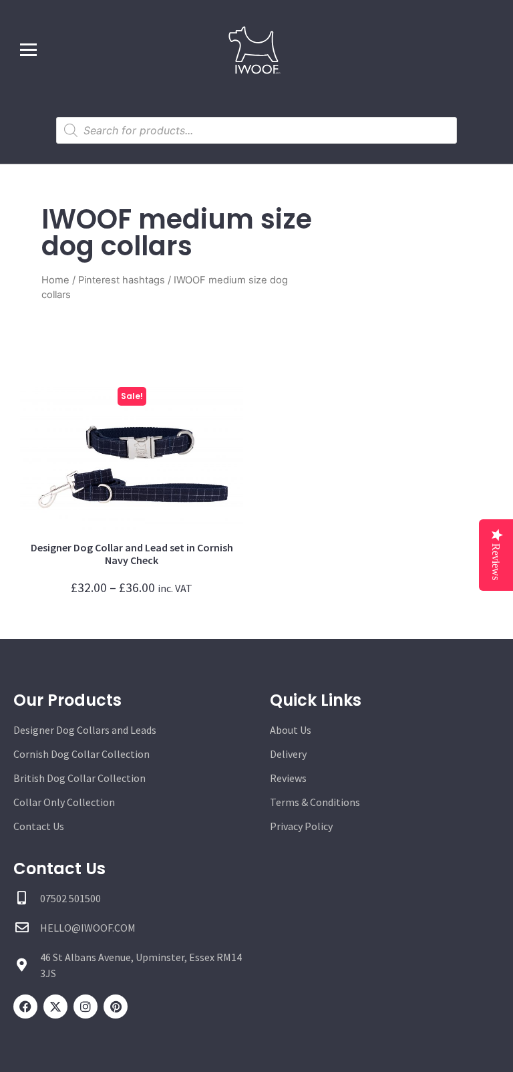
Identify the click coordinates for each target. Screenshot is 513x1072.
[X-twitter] (55, 1006)
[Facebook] (25, 1006)
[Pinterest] (116, 1006)
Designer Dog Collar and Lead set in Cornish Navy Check (132, 554)
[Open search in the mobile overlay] (256, 130)
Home (55, 280)
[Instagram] (85, 1006)
